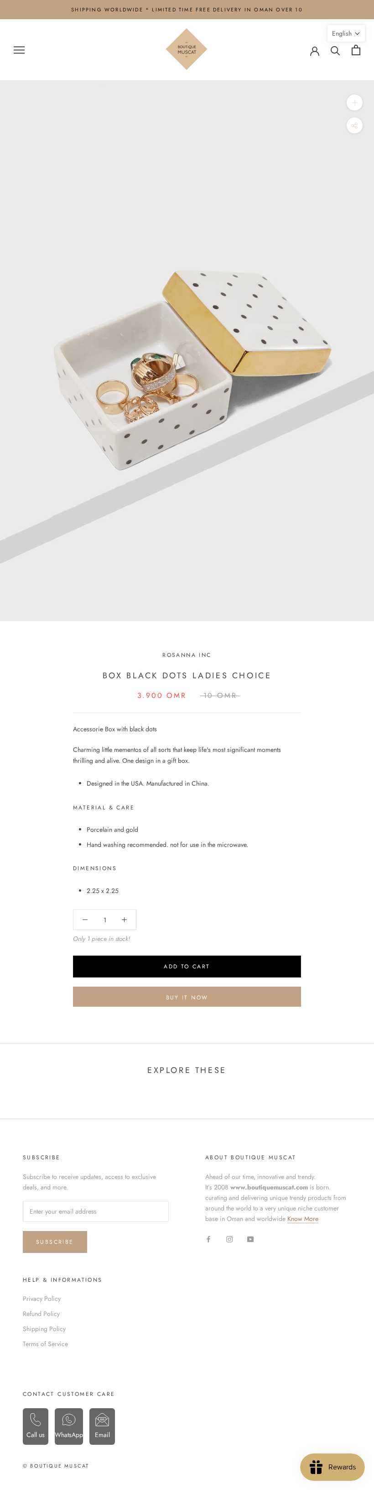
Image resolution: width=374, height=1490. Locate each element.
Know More (302, 1218)
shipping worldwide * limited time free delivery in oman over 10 (187, 9)
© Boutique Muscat (56, 1465)
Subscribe (55, 1242)
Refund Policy (41, 1313)
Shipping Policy (44, 1328)
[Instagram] (229, 1238)
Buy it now (187, 997)
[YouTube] (250, 1238)
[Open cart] (356, 50)
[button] (346, 33)
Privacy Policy (42, 1298)
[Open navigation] (19, 50)
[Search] (335, 50)
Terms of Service (45, 1343)
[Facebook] (208, 1238)
